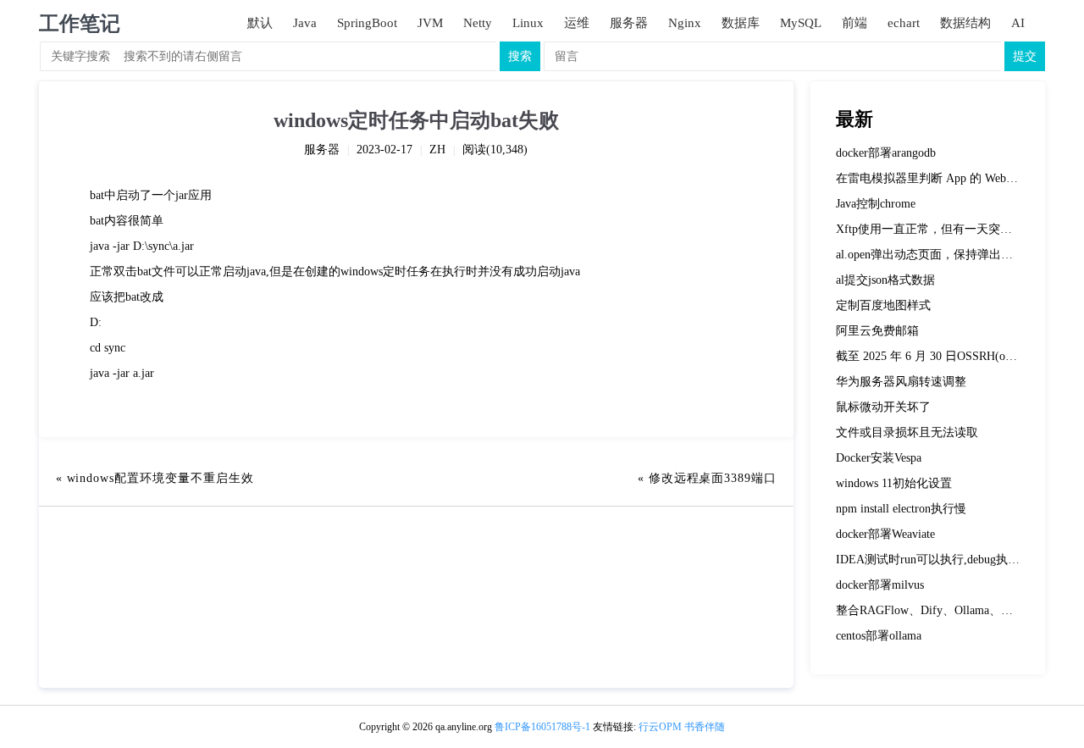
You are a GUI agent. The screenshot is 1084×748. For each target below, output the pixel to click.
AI (1018, 23)
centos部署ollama (878, 635)
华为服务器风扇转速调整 (901, 381)
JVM (430, 23)
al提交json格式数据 (885, 280)
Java (305, 23)
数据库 (741, 23)
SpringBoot (367, 23)
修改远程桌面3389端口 (713, 478)
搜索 (520, 56)
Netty (477, 23)
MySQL (800, 23)
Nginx (684, 23)
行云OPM (660, 727)
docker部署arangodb (886, 153)
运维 (576, 23)
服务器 (629, 23)
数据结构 (965, 23)
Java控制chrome (875, 203)
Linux (528, 23)
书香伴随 (704, 727)
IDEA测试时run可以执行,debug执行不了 (939, 559)
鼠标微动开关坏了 (883, 407)
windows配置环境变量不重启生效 (160, 478)
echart (904, 23)
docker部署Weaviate (885, 534)
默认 (260, 23)
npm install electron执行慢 (901, 508)
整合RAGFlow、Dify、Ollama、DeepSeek (942, 610)
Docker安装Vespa (878, 458)
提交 (1025, 56)
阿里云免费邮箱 (877, 330)
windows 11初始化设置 (894, 483)
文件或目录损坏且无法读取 (907, 432)
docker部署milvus (880, 585)
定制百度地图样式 (883, 305)
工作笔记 (79, 24)
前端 (854, 23)
